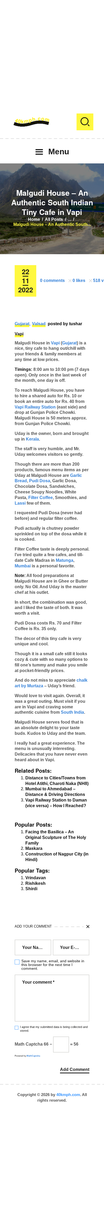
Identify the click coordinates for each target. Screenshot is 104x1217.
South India (72, 712)
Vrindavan (35, 878)
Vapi (19, 334)
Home (34, 219)
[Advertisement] (52, 52)
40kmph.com (68, 1094)
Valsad (39, 323)
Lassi (20, 503)
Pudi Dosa (39, 480)
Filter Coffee (40, 497)
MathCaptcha (33, 1056)
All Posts (54, 219)
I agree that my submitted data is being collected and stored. (54, 1028)
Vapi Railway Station (35, 407)
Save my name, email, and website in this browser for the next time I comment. (52, 964)
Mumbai (23, 566)
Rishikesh (35, 883)
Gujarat (22, 323)
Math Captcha (29, 1044)
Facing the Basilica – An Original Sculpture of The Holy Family (55, 837)
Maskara (33, 848)
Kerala (32, 439)
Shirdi (31, 888)
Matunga (64, 560)
